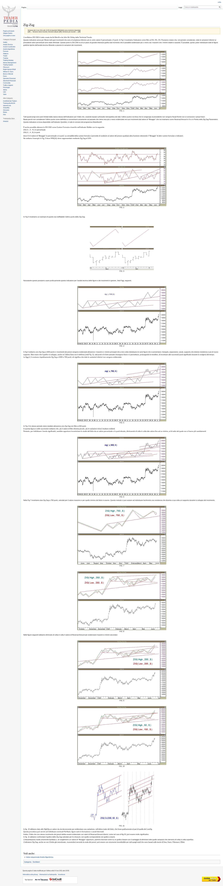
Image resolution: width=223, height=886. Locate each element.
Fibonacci (6, 67)
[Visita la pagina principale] (10, 17)
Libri (4, 92)
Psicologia (6, 87)
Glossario (6, 110)
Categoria (27, 862)
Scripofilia (6, 108)
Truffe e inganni (8, 85)
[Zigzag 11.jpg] (122, 798)
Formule (5, 51)
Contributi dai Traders (10, 101)
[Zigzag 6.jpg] (121, 466)
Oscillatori (36, 862)
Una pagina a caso (9, 35)
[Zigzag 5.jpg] (121, 392)
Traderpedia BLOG (9, 103)
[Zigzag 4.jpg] (121, 315)
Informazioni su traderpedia (48, 874)
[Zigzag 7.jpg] (121, 535)
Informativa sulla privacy (30, 874)
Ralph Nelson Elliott (9, 69)
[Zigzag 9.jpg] (121, 670)
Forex (5, 76)
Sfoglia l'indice (7, 33)
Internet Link (7, 105)
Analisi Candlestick (9, 47)
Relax (5, 112)
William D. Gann (8, 72)
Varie (4, 94)
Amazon (5, 121)
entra (219, 2)
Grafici (5, 42)
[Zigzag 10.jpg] (121, 735)
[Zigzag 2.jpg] (121, 177)
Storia (5, 90)
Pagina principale (8, 31)
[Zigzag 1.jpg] (121, 80)
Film (4, 114)
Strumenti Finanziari (9, 81)
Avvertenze (61, 874)
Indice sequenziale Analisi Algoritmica (39, 857)
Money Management (9, 62)
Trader (5, 56)
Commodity (6, 83)
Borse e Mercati (8, 74)
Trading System (8, 65)
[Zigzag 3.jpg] (122, 248)
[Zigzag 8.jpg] (121, 601)
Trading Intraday (8, 60)
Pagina (23, 7)
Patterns (5, 53)
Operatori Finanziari (9, 78)
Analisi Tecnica (8, 44)
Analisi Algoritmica (9, 49)
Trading (5, 58)
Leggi (180, 7)
